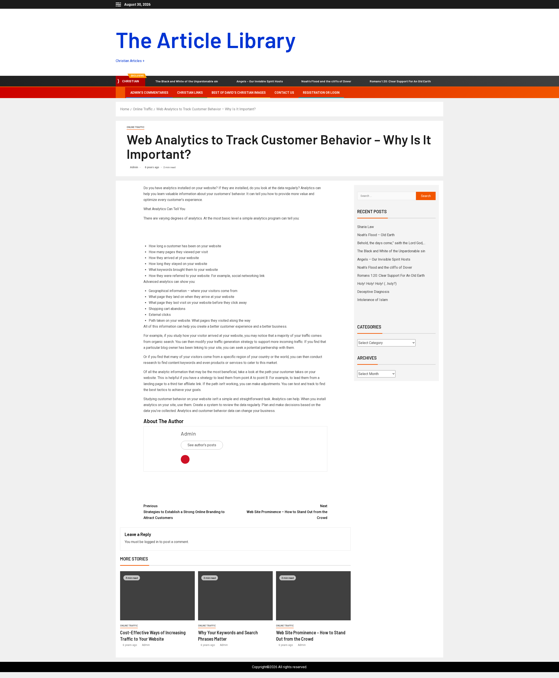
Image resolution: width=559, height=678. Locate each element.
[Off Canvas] (118, 4)
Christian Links (190, 92)
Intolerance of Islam (372, 300)
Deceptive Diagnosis (373, 292)
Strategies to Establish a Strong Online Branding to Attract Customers (184, 512)
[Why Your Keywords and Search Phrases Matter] (235, 595)
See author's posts (202, 445)
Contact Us (284, 92)
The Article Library (206, 39)
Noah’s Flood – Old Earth (376, 235)
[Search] (439, 92)
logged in (151, 542)
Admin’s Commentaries (149, 92)
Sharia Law (365, 227)
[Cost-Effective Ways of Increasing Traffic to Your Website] (157, 595)
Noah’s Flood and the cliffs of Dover (295, 81)
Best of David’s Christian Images (239, 92)
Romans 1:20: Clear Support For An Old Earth (368, 81)
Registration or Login (321, 92)
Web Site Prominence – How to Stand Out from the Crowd (287, 512)
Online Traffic (135, 127)
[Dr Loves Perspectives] (235, 487)
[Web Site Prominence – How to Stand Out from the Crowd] (313, 595)
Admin (134, 167)
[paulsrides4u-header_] (181, 233)
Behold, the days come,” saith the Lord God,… (391, 243)
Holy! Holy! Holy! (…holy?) (436, 81)
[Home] (120, 92)
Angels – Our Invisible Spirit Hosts (228, 81)
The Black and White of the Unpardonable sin (155, 81)
